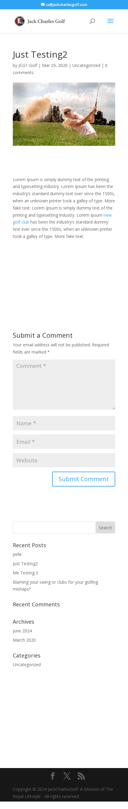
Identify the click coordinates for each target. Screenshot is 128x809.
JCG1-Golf (27, 65)
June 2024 (22, 631)
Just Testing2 (25, 563)
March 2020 (24, 640)
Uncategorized (86, 65)
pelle (17, 554)
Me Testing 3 (25, 573)
